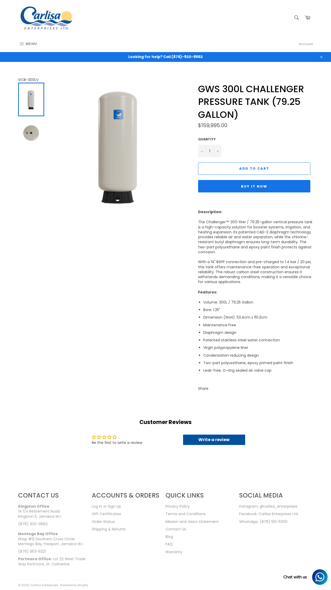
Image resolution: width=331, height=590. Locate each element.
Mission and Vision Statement (192, 521)
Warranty (174, 552)
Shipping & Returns (109, 529)
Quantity (207, 139)
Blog (169, 536)
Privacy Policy (178, 506)
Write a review (214, 440)
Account (306, 43)
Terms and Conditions (186, 513)
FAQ (169, 544)
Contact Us (176, 529)
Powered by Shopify (74, 585)
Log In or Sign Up (106, 506)
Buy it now (254, 186)
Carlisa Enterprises (44, 585)
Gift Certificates (106, 513)
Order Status (103, 521)
